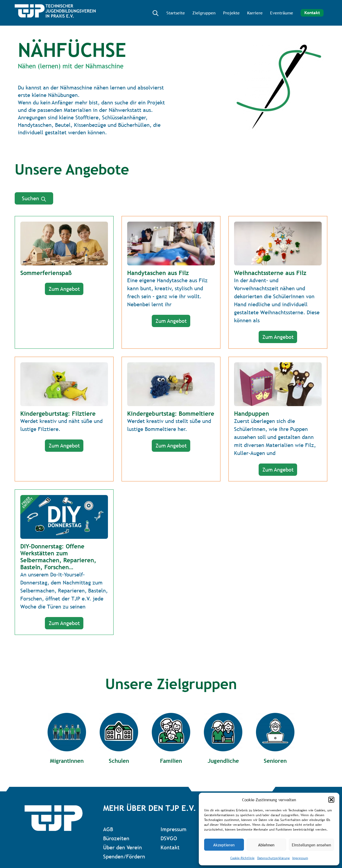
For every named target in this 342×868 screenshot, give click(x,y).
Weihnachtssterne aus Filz (270, 272)
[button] (331, 799)
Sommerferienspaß (46, 272)
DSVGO (169, 838)
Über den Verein (122, 847)
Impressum (300, 858)
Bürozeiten (116, 838)
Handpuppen (251, 413)
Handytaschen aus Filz (158, 272)
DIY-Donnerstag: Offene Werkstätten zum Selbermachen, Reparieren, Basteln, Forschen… (58, 557)
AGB (108, 829)
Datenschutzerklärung (273, 858)
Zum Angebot (64, 288)
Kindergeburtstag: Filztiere (58, 413)
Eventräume (281, 13)
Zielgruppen (204, 13)
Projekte (231, 13)
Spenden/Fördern (124, 856)
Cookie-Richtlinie (242, 858)
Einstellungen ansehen (311, 844)
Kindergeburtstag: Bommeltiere (170, 413)
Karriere (255, 13)
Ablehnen (266, 844)
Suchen (31, 198)
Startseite (175, 13)
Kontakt (312, 12)
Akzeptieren (224, 844)
